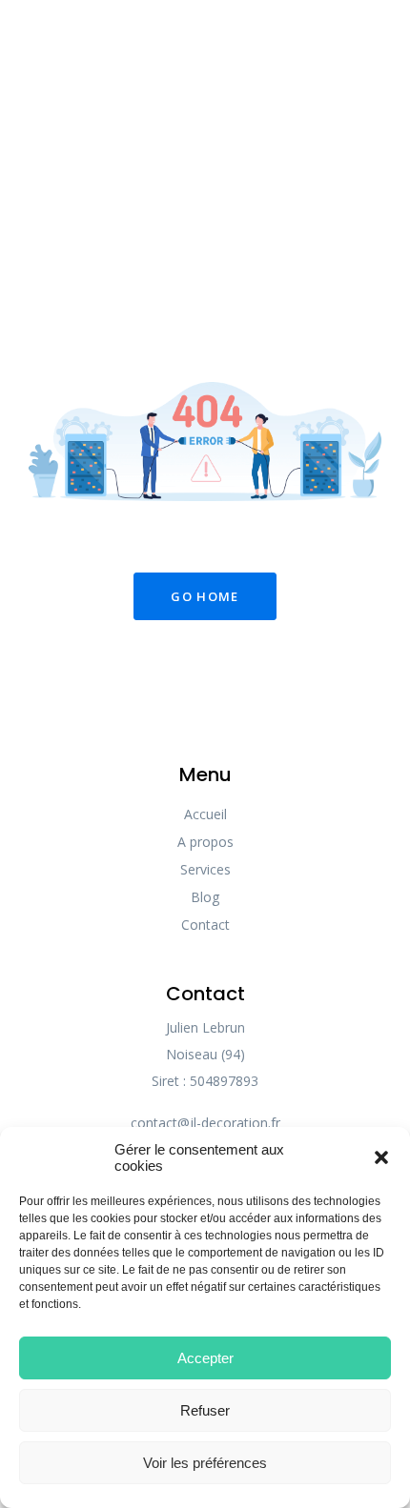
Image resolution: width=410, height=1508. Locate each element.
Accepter (205, 1358)
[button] (381, 1157)
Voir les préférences (205, 1463)
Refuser (205, 1410)
